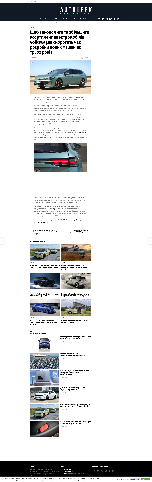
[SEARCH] (121, 19)
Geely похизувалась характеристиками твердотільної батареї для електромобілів (74, 373)
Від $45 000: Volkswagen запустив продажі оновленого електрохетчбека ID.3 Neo (44, 322)
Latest (34, 1)
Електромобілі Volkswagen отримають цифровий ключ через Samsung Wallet (75, 295)
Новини (40, 19)
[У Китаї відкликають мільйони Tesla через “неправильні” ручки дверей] (44, 429)
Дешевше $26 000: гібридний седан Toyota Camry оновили (73, 389)
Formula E (75, 19)
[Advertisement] (60, 185)
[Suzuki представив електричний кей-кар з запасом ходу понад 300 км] (44, 344)
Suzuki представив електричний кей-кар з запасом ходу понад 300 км (75, 338)
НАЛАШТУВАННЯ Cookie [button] (121, 479)
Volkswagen (82, 132)
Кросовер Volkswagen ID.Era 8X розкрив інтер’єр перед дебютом (44, 295)
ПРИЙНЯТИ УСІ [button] (145, 479)
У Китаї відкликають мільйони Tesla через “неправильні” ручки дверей (75, 423)
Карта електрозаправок (53, 19)
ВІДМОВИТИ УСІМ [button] (134, 479)
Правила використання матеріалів (74, 473)
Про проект (84, 19)
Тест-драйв (66, 19)
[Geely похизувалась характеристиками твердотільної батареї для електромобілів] (44, 378)
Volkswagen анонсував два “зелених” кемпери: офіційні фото (74, 321)
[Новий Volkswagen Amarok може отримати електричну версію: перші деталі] (76, 252)
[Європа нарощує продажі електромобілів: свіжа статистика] (44, 361)
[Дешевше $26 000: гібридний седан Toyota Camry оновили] (44, 395)
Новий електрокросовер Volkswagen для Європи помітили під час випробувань (45, 266)
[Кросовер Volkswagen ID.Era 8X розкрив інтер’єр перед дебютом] (45, 281)
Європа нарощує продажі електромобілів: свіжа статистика (72, 355)
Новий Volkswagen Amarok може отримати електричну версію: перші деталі (74, 267)
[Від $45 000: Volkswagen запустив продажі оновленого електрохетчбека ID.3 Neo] (45, 307)
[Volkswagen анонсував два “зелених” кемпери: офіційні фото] (76, 307)
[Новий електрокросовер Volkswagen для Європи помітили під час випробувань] (45, 252)
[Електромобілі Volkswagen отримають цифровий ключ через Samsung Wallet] (76, 281)
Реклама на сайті (69, 471)
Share (32, 62)
